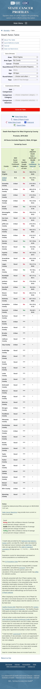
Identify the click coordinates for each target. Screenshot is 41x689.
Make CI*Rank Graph (21, 119)
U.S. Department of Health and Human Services (17, 675)
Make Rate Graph (14, 122)
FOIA (34, 664)
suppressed (17, 634)
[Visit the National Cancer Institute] (15, 2)
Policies (17, 664)
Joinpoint (22, 568)
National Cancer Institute (24, 677)
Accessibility (26, 664)
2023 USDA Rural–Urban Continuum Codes (16, 619)
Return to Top (6, 658)
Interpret (30, 122)
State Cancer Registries (9, 512)
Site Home (8, 664)
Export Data (21, 125)
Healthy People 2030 (8, 607)
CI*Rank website (7, 592)
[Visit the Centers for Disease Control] (25, 2)
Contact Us (31, 666)
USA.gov (36, 677)
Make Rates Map (21, 117)
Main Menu (18, 23)
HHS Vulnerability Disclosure (15, 666)
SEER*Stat (28, 545)
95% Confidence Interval (32, 164)
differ (37, 572)
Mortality (7, 30)
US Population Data (11, 561)
